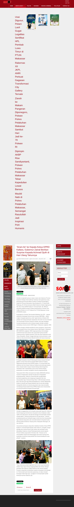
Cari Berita (38, 490)
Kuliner (6, 313)
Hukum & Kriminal (46, 5)
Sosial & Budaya (6, 305)
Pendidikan (7, 296)
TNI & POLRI (57, 5)
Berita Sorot (19, 5)
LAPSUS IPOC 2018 (7, 327)
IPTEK (6, 324)
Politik (29, 5)
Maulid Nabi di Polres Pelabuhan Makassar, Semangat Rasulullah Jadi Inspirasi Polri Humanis (20, 211)
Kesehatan (7, 301)
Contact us (66, 5)
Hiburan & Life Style (8, 310)
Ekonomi (36, 5)
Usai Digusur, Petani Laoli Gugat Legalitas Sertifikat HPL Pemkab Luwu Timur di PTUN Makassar (20, 38)
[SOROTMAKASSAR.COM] (10, 2)
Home (11, 5)
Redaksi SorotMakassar (8, 320)
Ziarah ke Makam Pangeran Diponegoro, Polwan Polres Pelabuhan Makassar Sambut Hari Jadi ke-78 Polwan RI (21, 122)
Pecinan (6, 316)
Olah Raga (7, 299)
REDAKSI (59, 317)
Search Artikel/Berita (7, 292)
